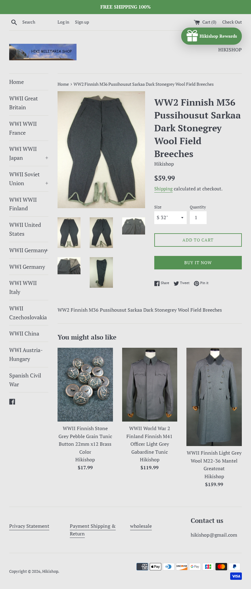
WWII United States (25, 229)
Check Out (232, 22)
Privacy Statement (29, 526)
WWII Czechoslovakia (28, 313)
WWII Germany (28, 250)
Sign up (82, 22)
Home (16, 81)
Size (158, 207)
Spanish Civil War (25, 380)
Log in (63, 22)
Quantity (198, 207)
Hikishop (50, 571)
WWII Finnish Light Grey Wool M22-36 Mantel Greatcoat (214, 460)
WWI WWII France (23, 128)
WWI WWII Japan (28, 153)
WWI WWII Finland (23, 204)
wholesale (141, 526)
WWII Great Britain (23, 103)
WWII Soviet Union (28, 179)
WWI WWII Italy (23, 287)
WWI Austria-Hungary (26, 354)
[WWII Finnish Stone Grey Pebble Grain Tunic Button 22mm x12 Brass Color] (85, 385)
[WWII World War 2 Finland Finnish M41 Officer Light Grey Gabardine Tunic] (150, 385)
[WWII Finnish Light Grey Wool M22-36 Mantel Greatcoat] (214, 397)
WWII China (24, 333)
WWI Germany (27, 266)
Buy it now (198, 262)
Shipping (163, 189)
